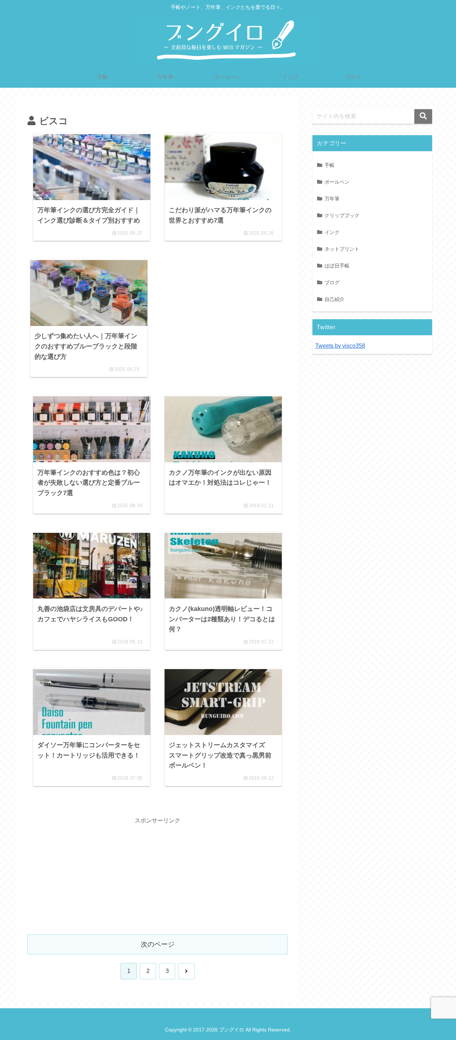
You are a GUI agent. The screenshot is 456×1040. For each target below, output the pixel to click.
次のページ (158, 944)
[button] (423, 116)
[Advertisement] (220, 314)
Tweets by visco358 (340, 346)
